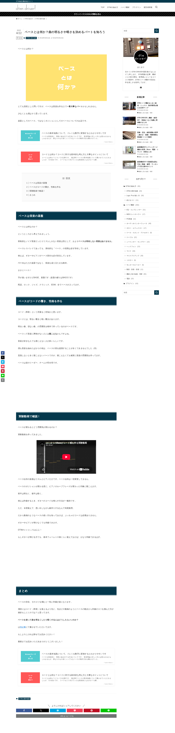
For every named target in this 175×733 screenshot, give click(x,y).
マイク (131, 251)
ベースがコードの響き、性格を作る (45, 187)
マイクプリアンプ (135, 256)
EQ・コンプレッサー (136, 210)
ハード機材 (132, 205)
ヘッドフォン (133, 246)
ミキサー (131, 260)
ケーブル (132, 237)
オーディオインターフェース (139, 223)
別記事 (23, 627)
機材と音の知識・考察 (136, 274)
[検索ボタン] (156, 7)
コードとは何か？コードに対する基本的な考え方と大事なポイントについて (75, 154)
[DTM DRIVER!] (25, 7)
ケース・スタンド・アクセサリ (139, 233)
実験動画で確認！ (37, 191)
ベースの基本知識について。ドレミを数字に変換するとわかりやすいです (74, 133)
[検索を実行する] (156, 31)
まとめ (32, 195)
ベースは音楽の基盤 (38, 183)
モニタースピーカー (135, 265)
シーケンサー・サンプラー (138, 242)
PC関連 (131, 219)
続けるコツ (132, 200)
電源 (130, 278)
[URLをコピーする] (3, 380)
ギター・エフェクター (136, 228)
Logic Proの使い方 (135, 195)
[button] (24, 710)
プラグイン (132, 283)
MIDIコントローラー (136, 214)
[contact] (141, 87)
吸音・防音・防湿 (135, 269)
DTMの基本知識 (31, 38)
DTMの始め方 (133, 186)
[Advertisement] (66, 385)
